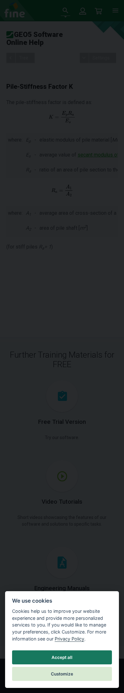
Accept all (62, 657)
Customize (62, 673)
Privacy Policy (69, 638)
